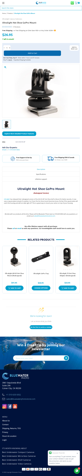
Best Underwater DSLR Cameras (16, 460)
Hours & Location (9, 436)
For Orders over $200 (61, 160)
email (19, 228)
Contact (5, 424)
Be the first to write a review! (41, 327)
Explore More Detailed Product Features (19, 134)
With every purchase (22, 160)
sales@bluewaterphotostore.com (44, 216)
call (13, 228)
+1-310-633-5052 (14, 150)
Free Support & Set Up (24, 157)
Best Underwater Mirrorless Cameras (19, 456)
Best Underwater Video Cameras (16, 464)
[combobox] (41, 8)
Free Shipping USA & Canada (64, 157)
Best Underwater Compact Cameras (18, 452)
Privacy (5, 432)
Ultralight (7, 199)
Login (4, 440)
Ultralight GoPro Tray (41, 273)
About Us (6, 420)
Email (4, 150)
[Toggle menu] (10, 3)
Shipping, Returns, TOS (11, 428)
